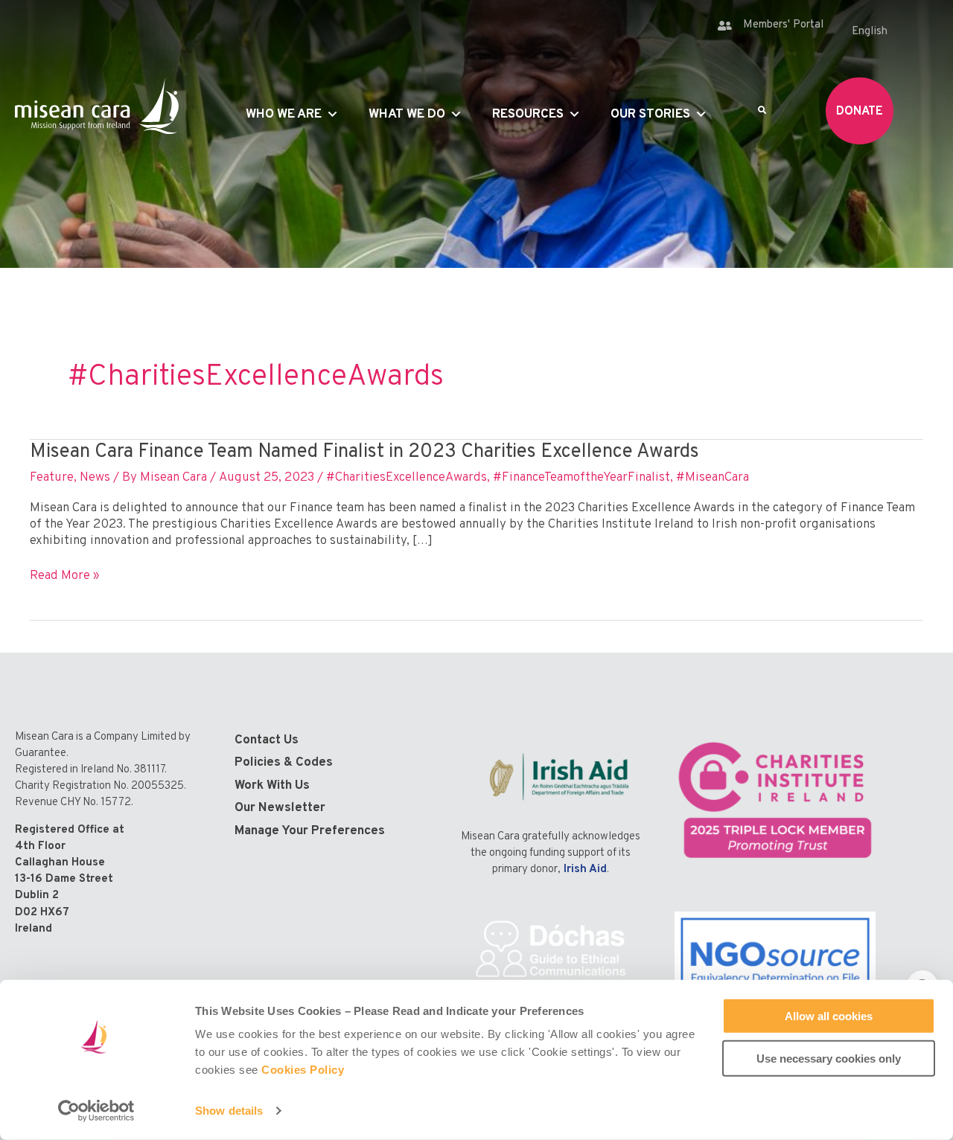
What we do (407, 114)
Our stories (650, 114)
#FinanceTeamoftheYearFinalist (581, 478)
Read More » (64, 576)
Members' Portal (783, 25)
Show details (229, 1110)
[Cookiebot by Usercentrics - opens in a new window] (96, 1111)
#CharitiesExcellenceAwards (406, 478)
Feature (52, 478)
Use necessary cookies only (828, 1057)
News (95, 478)
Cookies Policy (302, 1069)
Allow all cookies (829, 1016)
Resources (528, 114)
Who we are (284, 114)
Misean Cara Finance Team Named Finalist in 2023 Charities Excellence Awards (364, 452)
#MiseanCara (712, 478)
